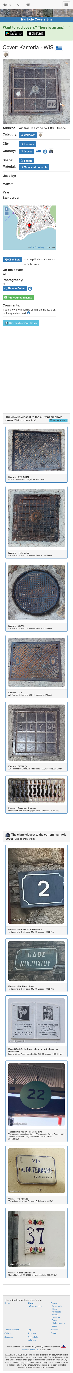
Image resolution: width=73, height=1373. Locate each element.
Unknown (29, 135)
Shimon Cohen (16, 288)
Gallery (7, 1333)
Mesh (54, 1308)
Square (27, 160)
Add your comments (19, 297)
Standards (8, 1337)
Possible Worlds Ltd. (30, 1349)
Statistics (54, 1329)
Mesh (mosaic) (59, 420)
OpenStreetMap (37, 247)
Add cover (32, 1333)
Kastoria (28, 144)
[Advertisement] (36, 368)
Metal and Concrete (35, 167)
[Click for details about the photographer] (30, 288)
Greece (27, 151)
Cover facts (57, 1306)
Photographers (58, 1323)
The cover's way (11, 1329)
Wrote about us (35, 1306)
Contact (54, 1333)
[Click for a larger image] (36, 91)
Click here (14, 259)
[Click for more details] (36, 450)
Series (54, 1325)
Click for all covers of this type (23, 322)
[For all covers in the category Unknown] (6, 53)
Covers (54, 1303)
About (30, 1303)
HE (28, 4)
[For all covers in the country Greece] (59, 47)
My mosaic (56, 1311)
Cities (54, 1320)
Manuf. (55, 1314)
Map (29, 1329)
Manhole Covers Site (36, 19)
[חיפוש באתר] (18, 4)
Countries (56, 1317)
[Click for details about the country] (45, 151)
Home (7, 4)
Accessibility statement (33, 1338)
